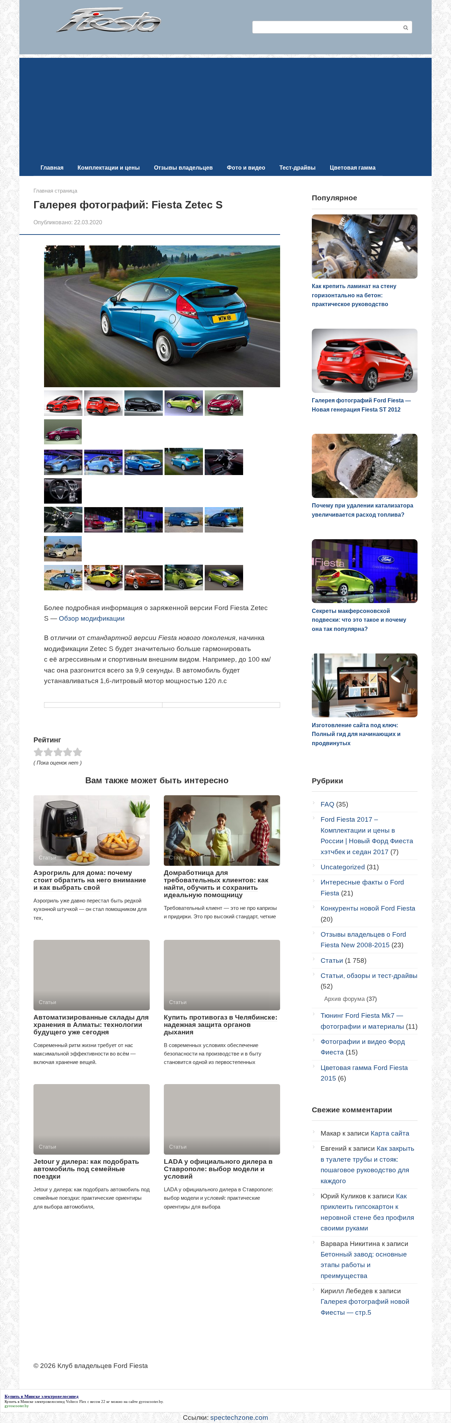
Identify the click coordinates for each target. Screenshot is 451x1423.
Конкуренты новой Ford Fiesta (368, 908)
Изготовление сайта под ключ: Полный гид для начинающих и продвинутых (356, 734)
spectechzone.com (239, 1417)
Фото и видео (246, 168)
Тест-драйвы (297, 168)
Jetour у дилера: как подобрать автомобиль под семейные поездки (86, 1169)
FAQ (327, 804)
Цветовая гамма (353, 168)
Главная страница (55, 191)
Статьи (332, 960)
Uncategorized (343, 867)
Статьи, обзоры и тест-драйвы (369, 975)
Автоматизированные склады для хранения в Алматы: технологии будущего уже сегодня (91, 1025)
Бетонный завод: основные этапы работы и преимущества (364, 1265)
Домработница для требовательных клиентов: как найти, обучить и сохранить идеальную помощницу (216, 884)
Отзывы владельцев (183, 168)
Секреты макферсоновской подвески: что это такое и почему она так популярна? (359, 620)
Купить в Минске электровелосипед (35, 1401)
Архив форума (344, 999)
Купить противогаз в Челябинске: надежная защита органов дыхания (220, 1025)
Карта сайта (390, 1133)
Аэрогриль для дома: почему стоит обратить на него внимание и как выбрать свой (89, 880)
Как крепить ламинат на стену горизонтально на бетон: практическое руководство (354, 295)
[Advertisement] (225, 107)
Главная (52, 168)
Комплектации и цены (109, 168)
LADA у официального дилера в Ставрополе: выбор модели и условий (218, 1169)
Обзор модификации (92, 618)
